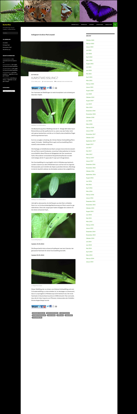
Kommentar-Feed (7, 47)
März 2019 (89, 107)
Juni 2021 (89, 70)
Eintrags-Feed (6, 45)
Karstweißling (64, 313)
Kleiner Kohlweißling (39, 315)
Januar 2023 (89, 47)
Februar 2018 (90, 127)
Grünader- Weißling (38, 313)
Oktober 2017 (90, 137)
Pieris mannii (51, 315)
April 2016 (89, 188)
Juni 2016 (89, 181)
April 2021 (89, 77)
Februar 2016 (90, 194)
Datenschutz (75, 24)
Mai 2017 (89, 151)
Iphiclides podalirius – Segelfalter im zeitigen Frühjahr (10, 74)
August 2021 (89, 63)
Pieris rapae (69, 315)
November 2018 (91, 114)
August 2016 (89, 178)
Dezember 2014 (90, 231)
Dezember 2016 (90, 164)
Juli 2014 (88, 241)
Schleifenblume (37, 317)
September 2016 (91, 174)
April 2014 (89, 251)
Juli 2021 (88, 67)
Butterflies (7, 25)
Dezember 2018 (90, 110)
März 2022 (89, 60)
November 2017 (91, 134)
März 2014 (89, 255)
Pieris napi (60, 315)
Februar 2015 (90, 225)
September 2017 (91, 141)
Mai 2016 (89, 184)
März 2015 (89, 221)
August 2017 (89, 144)
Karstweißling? (44, 78)
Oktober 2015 (90, 208)
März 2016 (89, 191)
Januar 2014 (89, 262)
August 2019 (89, 100)
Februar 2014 (90, 258)
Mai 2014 (89, 248)
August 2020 (89, 90)
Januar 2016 (89, 198)
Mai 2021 (89, 74)
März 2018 (89, 124)
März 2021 (89, 80)
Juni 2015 (89, 215)
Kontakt (91, 24)
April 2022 (89, 57)
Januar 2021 (89, 87)
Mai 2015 (89, 218)
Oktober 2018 (90, 117)
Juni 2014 (89, 245)
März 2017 (89, 154)
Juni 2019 (89, 104)
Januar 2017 (89, 161)
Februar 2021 (90, 84)
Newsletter (108, 24)
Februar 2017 (90, 157)
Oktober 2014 (90, 238)
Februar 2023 (90, 43)
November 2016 (91, 168)
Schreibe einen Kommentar (64, 81)
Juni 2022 (89, 53)
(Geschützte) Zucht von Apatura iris (10, 60)
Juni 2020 (89, 94)
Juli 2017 (88, 147)
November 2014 (91, 235)
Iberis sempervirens (52, 313)
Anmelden (5, 42)
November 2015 (91, 204)
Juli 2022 (88, 50)
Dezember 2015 (90, 201)
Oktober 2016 (90, 171)
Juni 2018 (89, 121)
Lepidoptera (99, 24)
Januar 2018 (89, 131)
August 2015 (89, 211)
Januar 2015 (89, 228)
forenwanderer (48, 81)
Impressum (84, 24)
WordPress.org (6, 49)
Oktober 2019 (90, 97)
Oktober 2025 (90, 40)
